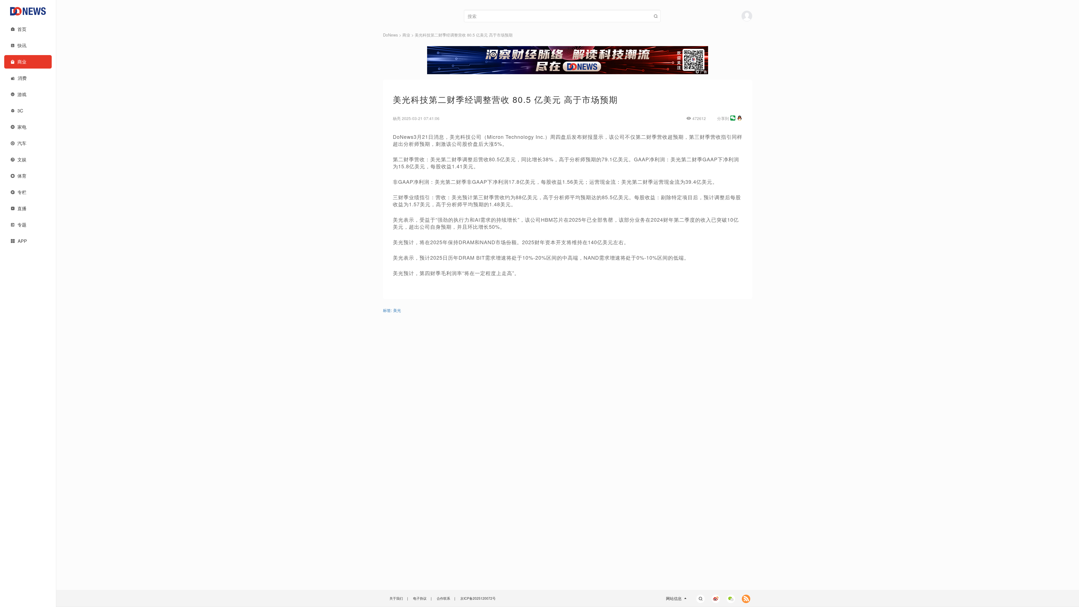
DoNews (390, 35)
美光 (397, 310)
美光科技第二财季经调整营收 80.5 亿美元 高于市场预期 (464, 35)
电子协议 (420, 598)
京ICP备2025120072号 (478, 598)
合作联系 (443, 598)
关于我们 (396, 598)
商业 (406, 35)
